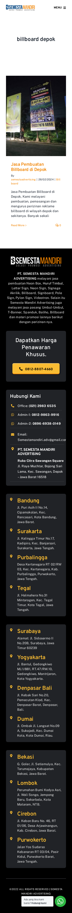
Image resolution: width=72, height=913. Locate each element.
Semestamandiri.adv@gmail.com (43, 440)
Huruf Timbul (53, 283)
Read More (17, 225)
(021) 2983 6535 (42, 406)
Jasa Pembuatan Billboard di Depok (29, 167)
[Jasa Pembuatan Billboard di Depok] (36, 116)
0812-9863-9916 (45, 415)
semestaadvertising (23, 179)
